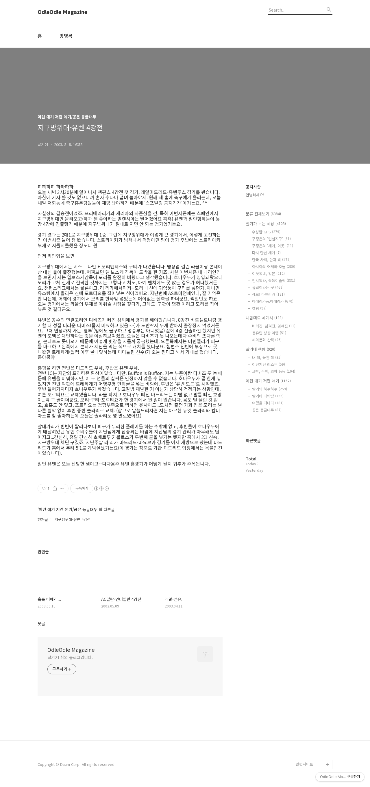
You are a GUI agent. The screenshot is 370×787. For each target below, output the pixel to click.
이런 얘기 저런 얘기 (268, 381)
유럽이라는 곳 (268, 287)
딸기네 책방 (260, 349)
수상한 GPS (266, 232)
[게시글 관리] (62, 488)
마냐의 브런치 (307, 745)
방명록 (66, 35)
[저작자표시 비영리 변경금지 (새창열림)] (101, 488)
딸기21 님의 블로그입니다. (70, 657)
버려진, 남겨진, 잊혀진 (273, 326)
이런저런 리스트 (268, 364)
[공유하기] (54, 488)
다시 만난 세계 (266, 252)
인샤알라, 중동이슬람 (273, 280)
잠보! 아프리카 (268, 294)
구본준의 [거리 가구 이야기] (314, 713)
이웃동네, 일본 (268, 273)
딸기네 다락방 (268, 396)
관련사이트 (304, 764)
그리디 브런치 (307, 755)
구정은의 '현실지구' (271, 238)
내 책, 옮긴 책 (267, 357)
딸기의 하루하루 (269, 389)
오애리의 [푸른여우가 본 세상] (313, 731)
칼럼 (259, 308)
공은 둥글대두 (267, 410)
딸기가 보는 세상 (266, 223)
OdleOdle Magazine (62, 12)
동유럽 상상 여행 (269, 333)
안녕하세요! (255, 194)
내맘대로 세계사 (264, 318)
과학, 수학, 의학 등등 (273, 371)
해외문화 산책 (267, 340)
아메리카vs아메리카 (272, 301)
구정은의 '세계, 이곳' (272, 245)
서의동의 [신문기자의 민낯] (313, 694)
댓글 (41, 623)
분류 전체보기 (263, 214)
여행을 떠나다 (268, 403)
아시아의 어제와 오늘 (273, 266)
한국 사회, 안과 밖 (271, 259)
